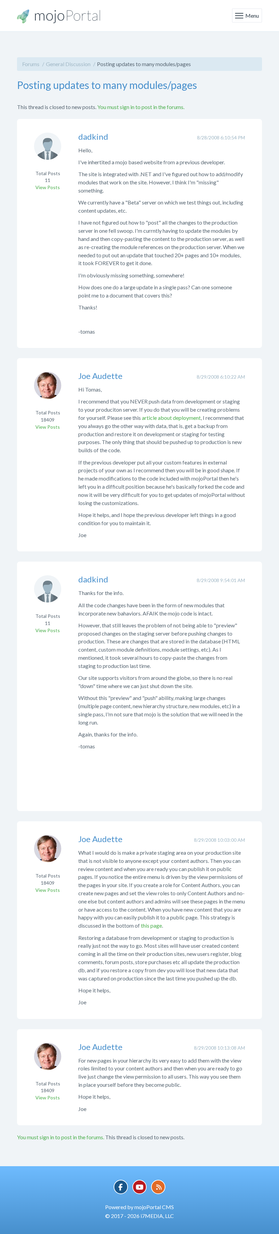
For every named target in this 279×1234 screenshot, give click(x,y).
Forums (30, 64)
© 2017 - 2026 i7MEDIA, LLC (139, 1216)
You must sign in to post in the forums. (140, 107)
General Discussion (68, 64)
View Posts (47, 187)
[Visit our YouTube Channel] (139, 1187)
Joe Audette (100, 376)
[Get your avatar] (47, 150)
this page (151, 925)
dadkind (93, 136)
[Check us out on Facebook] (121, 1187)
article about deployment (171, 417)
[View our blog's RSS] (158, 1187)
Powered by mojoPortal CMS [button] (139, 1207)
